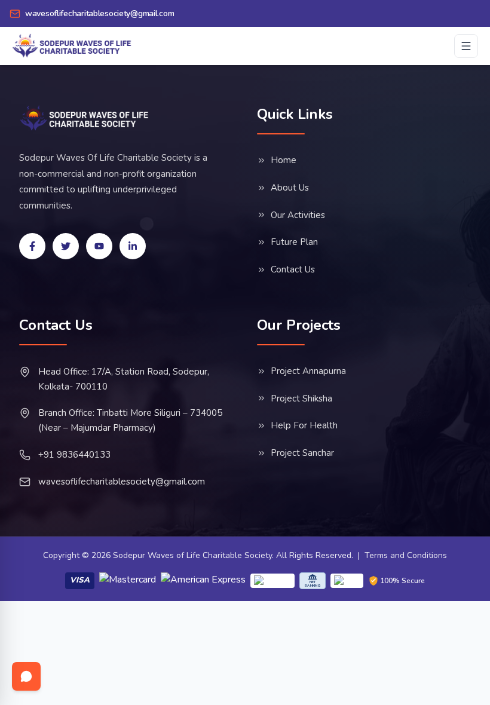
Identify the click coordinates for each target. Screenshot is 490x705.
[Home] (84, 118)
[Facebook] (32, 246)
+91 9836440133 (74, 455)
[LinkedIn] (133, 246)
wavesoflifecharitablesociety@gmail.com (121, 482)
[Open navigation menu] (466, 46)
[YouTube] (99, 246)
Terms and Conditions (406, 555)
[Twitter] (66, 246)
